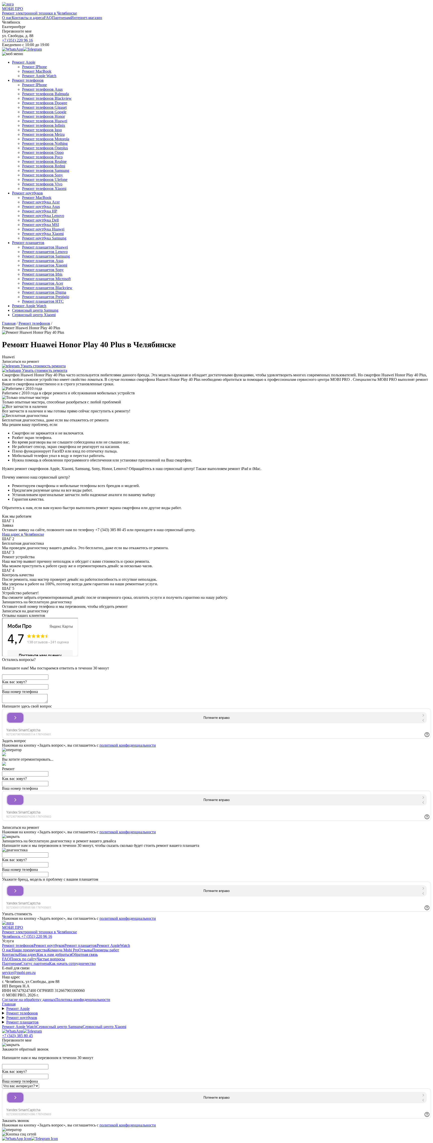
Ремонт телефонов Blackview (47, 98)
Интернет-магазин (86, 18)
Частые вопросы (51, 959)
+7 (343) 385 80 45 (17, 1036)
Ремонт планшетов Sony (43, 270)
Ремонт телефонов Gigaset (44, 107)
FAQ (48, 18)
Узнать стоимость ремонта (43, 366)
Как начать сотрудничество (72, 963)
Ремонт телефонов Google (44, 112)
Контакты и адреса (28, 18)
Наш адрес (28, 954)
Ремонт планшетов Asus (42, 261)
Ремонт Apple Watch (39, 76)
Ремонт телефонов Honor (43, 116)
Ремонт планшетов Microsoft (46, 279)
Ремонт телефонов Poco (42, 157)
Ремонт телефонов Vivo (42, 184)
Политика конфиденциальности (82, 999)
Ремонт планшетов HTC (43, 301)
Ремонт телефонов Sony (42, 175)
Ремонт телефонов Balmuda (45, 94)
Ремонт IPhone (34, 67)
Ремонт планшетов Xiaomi (44, 265)
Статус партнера (35, 963)
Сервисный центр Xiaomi (34, 315)
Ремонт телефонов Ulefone (44, 179)
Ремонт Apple (23, 62)
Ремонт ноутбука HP (39, 211)
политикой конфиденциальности (127, 745)
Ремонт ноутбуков (27, 193)
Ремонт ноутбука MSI (40, 224)
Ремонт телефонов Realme (44, 161)
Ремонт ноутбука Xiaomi (43, 234)
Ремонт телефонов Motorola (45, 139)
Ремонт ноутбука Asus (41, 206)
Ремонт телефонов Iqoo (42, 130)
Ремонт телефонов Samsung (45, 170)
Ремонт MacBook (36, 71)
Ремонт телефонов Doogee (44, 103)
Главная (9, 1004)
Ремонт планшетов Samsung (46, 256)
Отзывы (85, 950)
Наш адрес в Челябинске (23, 534)
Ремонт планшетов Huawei (45, 247)
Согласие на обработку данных (28, 999)
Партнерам (61, 18)
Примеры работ (105, 950)
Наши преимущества (30, 950)
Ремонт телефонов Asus (42, 89)
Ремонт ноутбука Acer (41, 202)
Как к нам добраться (54, 954)
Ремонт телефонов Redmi (43, 166)
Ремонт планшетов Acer (42, 283)
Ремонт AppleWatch (113, 945)
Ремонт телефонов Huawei (44, 121)
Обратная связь (85, 954)
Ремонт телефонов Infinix (43, 125)
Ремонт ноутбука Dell (40, 220)
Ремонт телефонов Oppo (43, 152)
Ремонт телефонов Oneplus (45, 148)
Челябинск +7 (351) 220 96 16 (27, 936)
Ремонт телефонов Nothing (45, 143)
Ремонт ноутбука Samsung (44, 238)
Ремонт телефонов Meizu (43, 134)
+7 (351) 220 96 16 (17, 40)
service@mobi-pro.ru (19, 972)
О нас (7, 18)
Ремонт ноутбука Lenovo (43, 215)
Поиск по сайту (23, 959)
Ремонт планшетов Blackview (47, 288)
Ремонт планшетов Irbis (42, 274)
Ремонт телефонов (28, 80)
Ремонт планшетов (28, 243)
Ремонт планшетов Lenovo (45, 252)
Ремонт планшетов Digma (44, 292)
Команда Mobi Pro (63, 950)
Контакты (10, 954)
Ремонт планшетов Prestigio (45, 297)
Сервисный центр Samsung (35, 310)
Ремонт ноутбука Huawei (43, 229)
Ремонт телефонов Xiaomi (44, 188)
